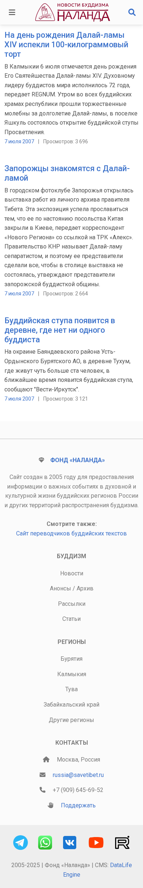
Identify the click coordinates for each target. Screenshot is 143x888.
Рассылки (71, 603)
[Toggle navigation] (12, 12)
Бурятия (71, 658)
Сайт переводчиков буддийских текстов (71, 533)
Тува (71, 689)
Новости (71, 573)
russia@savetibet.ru (78, 774)
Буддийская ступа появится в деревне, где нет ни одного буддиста (59, 330)
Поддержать (78, 805)
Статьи (71, 618)
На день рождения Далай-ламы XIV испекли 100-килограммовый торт (66, 44)
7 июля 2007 (19, 141)
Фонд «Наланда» (77, 460)
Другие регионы (71, 719)
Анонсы (60, 588)
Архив (85, 588)
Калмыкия (71, 674)
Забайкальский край (71, 704)
